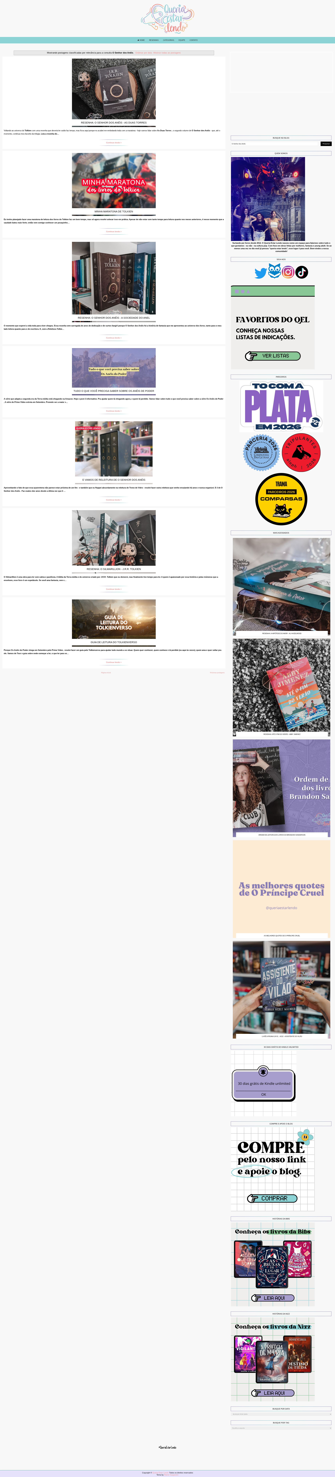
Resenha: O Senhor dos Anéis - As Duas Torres (114, 122)
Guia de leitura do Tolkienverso (114, 642)
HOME (142, 40)
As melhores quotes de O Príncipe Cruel (282, 936)
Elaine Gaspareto (171, 1475)
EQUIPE (182, 40)
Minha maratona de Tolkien (114, 211)
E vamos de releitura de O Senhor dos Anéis (113, 479)
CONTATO (194, 40)
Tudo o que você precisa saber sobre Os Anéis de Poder (114, 391)
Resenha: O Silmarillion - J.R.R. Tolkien (114, 569)
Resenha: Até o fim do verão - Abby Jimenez (282, 734)
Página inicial (106, 673)
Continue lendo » (114, 143)
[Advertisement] (281, 72)
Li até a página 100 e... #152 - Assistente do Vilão (282, 1036)
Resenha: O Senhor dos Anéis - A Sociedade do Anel (114, 317)
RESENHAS (154, 40)
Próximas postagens (217, 673)
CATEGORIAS (168, 40)
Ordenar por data (143, 53)
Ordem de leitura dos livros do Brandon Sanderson (281, 835)
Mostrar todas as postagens (167, 53)
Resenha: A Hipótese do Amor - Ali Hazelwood (282, 633)
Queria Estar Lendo (160, 1473)
